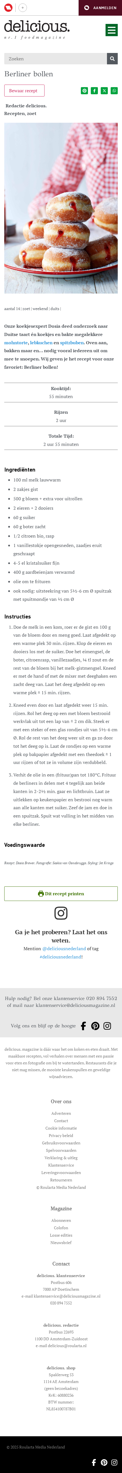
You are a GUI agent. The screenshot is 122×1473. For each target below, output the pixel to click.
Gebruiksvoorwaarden (61, 1143)
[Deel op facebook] (94, 90)
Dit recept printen (64, 893)
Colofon (61, 1227)
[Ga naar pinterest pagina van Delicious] (94, 1026)
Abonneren (61, 1220)
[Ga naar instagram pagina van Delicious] (106, 1026)
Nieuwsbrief (61, 1242)
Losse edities (61, 1235)
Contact (61, 1120)
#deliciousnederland (60, 957)
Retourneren (61, 1180)
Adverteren (61, 1113)
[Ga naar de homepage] (37, 26)
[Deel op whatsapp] (114, 90)
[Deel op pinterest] (84, 90)
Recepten (14, 113)
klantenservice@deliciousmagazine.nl (75, 1005)
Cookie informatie (61, 1128)
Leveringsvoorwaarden (61, 1172)
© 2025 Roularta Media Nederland (36, 1447)
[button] (100, 8)
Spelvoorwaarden (61, 1150)
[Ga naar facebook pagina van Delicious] (82, 1026)
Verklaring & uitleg (61, 1157)
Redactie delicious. (26, 106)
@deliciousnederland (64, 948)
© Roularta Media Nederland (61, 1187)
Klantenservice (61, 1165)
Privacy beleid (61, 1135)
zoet (31, 113)
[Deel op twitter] (104, 90)
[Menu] (112, 30)
